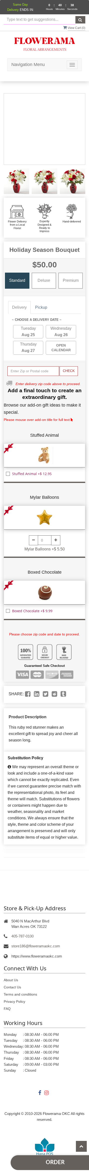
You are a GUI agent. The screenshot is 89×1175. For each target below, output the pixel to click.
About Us (11, 980)
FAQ (7, 1009)
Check (69, 371)
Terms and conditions (20, 994)
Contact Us (12, 987)
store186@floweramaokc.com (35, 946)
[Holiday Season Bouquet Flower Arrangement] (16, 181)
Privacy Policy (14, 1001)
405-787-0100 (22, 936)
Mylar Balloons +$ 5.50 (44, 549)
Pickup (41, 307)
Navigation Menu (28, 64)
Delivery (19, 307)
